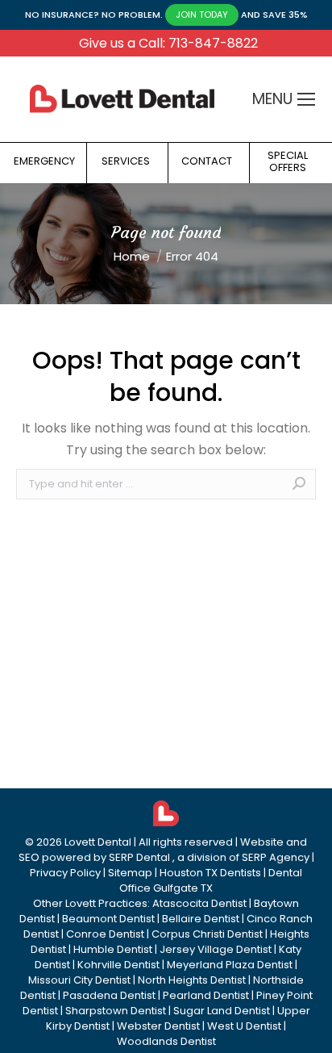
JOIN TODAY (202, 14)
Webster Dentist (158, 1026)
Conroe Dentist (105, 934)
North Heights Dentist (192, 980)
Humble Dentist (112, 949)
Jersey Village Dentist (216, 949)
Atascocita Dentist (199, 903)
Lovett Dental (97, 842)
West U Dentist (244, 1026)
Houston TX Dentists (210, 872)
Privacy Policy (65, 872)
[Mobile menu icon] (306, 99)
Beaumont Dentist (108, 918)
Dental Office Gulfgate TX (210, 880)
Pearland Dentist (206, 995)
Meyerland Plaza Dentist (230, 964)
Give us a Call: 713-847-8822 (168, 43)
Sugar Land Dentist (221, 1010)
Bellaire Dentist (200, 918)
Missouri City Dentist (79, 980)
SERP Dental (139, 857)
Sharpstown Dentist (115, 1010)
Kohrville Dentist (118, 964)
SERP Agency (275, 857)
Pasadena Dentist (109, 995)
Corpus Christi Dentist (207, 934)
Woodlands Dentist (166, 1041)
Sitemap (130, 872)
